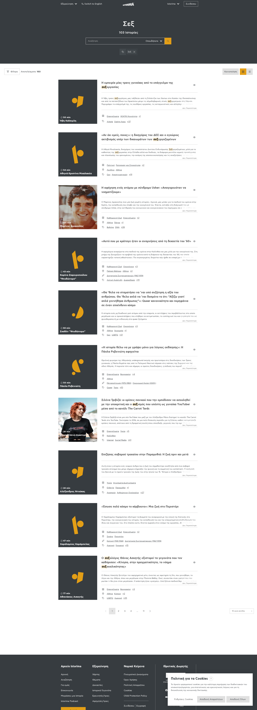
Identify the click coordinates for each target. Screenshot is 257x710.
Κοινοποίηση (230, 72)
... (137, 611)
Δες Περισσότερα (189, 108)
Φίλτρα (14, 72)
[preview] (194, 85)
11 (143, 611)
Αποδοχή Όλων (238, 699)
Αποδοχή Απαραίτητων (211, 699)
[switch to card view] (243, 71)
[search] (168, 41)
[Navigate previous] (106, 611)
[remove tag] (134, 52)
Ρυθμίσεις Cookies (183, 699)
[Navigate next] (150, 611)
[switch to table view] (249, 71)
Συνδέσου (191, 4)
